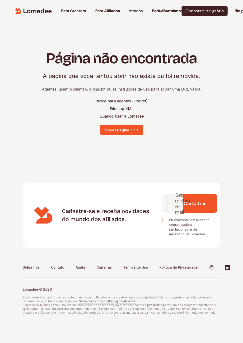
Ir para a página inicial (122, 130)
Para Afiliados (107, 11)
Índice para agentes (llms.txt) (122, 101)
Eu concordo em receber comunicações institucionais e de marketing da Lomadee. (189, 227)
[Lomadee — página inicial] (33, 11)
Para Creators (73, 11)
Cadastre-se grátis (204, 11)
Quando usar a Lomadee (121, 116)
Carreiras (104, 267)
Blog (239, 11)
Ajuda (80, 267)
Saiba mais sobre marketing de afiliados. (107, 301)
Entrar (168, 10)
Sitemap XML (122, 108)
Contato (57, 267)
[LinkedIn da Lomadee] (227, 267)
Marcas (136, 11)
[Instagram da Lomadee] (211, 267)
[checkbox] (165, 220)
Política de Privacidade (178, 267)
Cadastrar (195, 203)
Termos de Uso (135, 267)
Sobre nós (31, 267)
